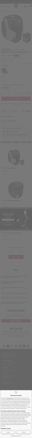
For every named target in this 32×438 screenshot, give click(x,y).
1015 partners (9, 398)
